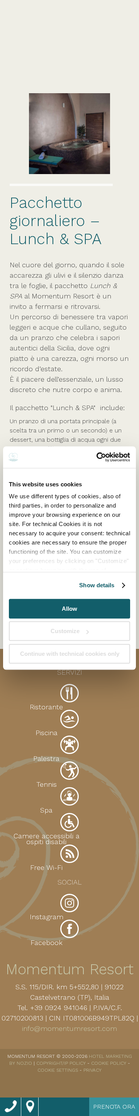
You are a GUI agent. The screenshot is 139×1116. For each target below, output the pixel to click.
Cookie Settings (57, 1070)
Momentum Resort (70, 969)
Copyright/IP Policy (61, 1063)
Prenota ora (114, 1106)
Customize (65, 631)
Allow (69, 608)
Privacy (92, 1070)
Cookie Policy (108, 1063)
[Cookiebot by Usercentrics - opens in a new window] (98, 457)
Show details (96, 585)
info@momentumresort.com (69, 1028)
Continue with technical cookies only (69, 653)
